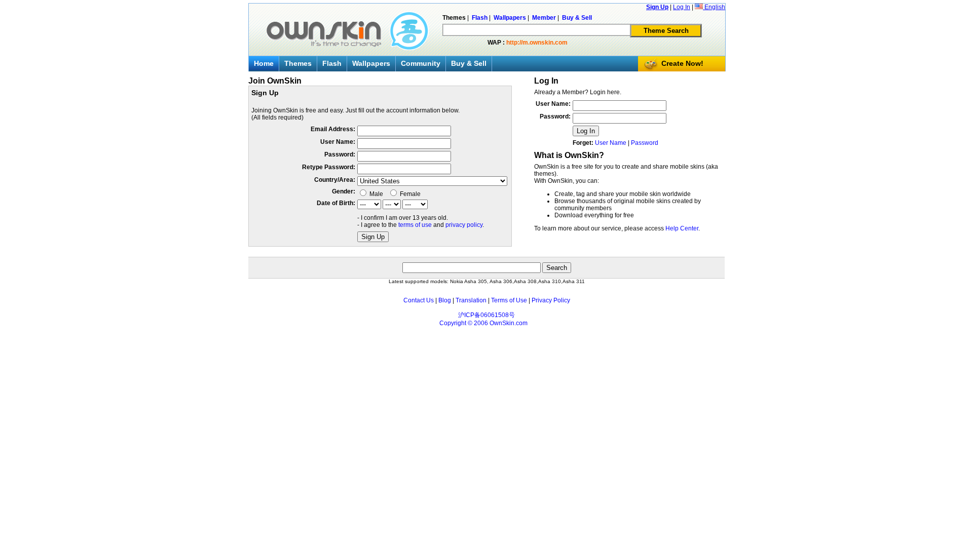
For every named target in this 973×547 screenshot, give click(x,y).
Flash (332, 63)
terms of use (415, 224)
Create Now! (682, 63)
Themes (298, 63)
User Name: (337, 141)
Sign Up (657, 7)
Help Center (681, 228)
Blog (444, 300)
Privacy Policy (551, 300)
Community (420, 63)
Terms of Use (509, 300)
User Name (610, 142)
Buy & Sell (468, 63)
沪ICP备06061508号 (486, 315)
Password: (339, 154)
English (714, 7)
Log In (681, 7)
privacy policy (463, 224)
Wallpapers (371, 63)
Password (644, 142)
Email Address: (333, 129)
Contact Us (418, 300)
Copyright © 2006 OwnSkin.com (483, 323)
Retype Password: (328, 167)
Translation (471, 300)
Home (264, 63)
